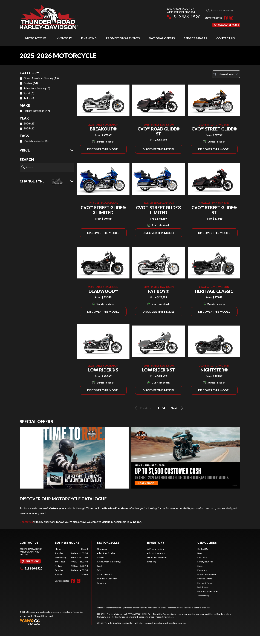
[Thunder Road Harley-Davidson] (49, 17)
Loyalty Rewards (205, 561)
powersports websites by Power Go (65, 612)
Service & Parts (195, 38)
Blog (199, 553)
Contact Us (225, 38)
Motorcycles (36, 38)
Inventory (64, 38)
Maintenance (203, 587)
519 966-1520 (186, 16)
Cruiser (100, 557)
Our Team (202, 557)
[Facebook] (226, 18)
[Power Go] (51, 622)
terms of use (180, 623)
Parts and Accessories (207, 591)
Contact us (26, 521)
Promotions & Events (123, 38)
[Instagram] (231, 18)
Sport (99, 566)
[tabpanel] (71, 562)
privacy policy (163, 623)
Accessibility (203, 595)
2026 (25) (29, 123)
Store (200, 566)
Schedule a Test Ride (156, 557)
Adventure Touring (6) (37, 88)
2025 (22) (29, 128)
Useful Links (207, 542)
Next (174, 408)
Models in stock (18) (36, 141)
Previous (146, 408)
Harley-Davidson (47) (37, 110)
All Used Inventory (156, 553)
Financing (89, 38)
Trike (99, 570)
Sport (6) (29, 93)
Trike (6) (29, 98)
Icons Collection (104, 574)
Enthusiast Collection (107, 578)
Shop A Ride (39, 616)
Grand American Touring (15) (41, 78)
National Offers (162, 38)
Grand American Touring (108, 561)
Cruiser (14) (31, 83)
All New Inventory (155, 549)
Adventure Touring (106, 553)
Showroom (102, 549)
